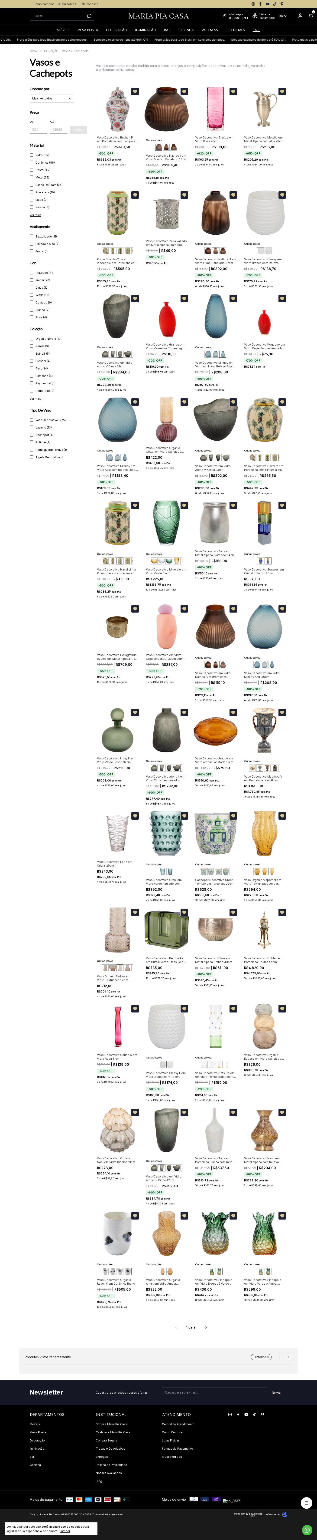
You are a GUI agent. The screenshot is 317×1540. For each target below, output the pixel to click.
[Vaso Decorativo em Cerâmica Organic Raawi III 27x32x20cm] (119, 1271)
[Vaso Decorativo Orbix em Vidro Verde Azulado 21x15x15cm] (162, 871)
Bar (32, 1456)
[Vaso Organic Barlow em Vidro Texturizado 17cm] (112, 967)
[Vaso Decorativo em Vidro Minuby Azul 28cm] (207, 354)
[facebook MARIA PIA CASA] (260, 4)
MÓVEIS (63, 30)
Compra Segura (106, 1440)
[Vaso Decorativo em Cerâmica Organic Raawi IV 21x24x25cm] (127, 1271)
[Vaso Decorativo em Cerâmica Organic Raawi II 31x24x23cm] (112, 1271)
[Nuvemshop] (248, 1515)
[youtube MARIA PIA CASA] (267, 4)
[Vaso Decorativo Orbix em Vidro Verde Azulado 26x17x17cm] (169, 871)
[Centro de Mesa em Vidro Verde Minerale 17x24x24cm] (168, 560)
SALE (256, 30)
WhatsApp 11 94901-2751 (238, 16)
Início (33, 51)
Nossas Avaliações (109, 1473)
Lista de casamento (267, 16)
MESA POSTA (88, 30)
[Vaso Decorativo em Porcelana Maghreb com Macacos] (252, 768)
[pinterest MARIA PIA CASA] (282, 4)
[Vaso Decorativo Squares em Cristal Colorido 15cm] (260, 560)
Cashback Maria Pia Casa (113, 1432)
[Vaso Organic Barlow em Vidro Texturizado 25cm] (119, 967)
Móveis (35, 1424)
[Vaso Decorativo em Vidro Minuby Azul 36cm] (215, 354)
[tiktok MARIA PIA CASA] (275, 4)
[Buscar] (88, 16)
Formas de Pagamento (177, 1448)
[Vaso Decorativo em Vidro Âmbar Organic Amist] (162, 1271)
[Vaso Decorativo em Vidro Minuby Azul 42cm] (222, 354)
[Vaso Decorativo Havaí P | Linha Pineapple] (105, 250)
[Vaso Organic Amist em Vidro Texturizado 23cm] (169, 1271)
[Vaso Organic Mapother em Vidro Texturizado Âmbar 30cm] (271, 871)
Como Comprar (172, 1432)
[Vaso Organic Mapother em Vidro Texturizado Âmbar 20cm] (256, 871)
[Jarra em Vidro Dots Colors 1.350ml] (211, 1064)
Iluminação (37, 1448)
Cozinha (35, 1465)
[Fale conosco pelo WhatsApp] (307, 1530)
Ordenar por (39, 88)
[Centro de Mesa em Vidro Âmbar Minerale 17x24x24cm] (154, 560)
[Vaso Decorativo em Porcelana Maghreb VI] (267, 768)
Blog (99, 1481)
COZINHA (186, 30)
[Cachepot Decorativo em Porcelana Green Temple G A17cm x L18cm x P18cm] (203, 871)
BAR (167, 30)
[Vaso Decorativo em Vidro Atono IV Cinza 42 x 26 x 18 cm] (112, 354)
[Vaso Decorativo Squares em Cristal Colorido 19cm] (268, 560)
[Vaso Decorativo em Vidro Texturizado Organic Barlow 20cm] (105, 967)
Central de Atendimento (178, 1424)
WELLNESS (210, 30)
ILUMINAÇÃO (145, 30)
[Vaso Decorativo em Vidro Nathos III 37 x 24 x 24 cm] (166, 147)
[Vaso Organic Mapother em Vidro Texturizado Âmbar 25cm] (264, 871)
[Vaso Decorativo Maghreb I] (274, 768)
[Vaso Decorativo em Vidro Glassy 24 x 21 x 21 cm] (260, 250)
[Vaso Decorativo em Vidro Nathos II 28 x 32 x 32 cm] (158, 147)
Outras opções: (154, 140)
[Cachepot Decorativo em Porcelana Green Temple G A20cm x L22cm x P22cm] (210, 871)
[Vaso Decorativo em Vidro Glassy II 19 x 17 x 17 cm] (268, 250)
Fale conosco (89, 4)
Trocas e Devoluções (110, 1448)
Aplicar (79, 130)
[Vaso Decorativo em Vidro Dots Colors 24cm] (226, 1064)
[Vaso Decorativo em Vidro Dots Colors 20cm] (219, 1064)
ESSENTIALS (235, 30)
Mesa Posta (38, 1432)
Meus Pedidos (172, 1456)
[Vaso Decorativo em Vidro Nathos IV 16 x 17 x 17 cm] (173, 147)
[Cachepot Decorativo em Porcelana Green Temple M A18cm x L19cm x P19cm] (225, 871)
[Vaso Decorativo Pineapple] (211, 1271)
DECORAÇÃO (116, 30)
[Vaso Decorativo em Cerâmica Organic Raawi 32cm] (105, 1271)
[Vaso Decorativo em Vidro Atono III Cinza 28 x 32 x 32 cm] (105, 354)
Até (52, 121)
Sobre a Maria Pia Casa (111, 1424)
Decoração (37, 1440)
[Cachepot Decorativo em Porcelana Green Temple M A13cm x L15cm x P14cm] (218, 871)
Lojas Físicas (171, 1440)
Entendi (65, 1531)
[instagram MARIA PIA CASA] (253, 4)
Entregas (102, 1456)
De (32, 121)
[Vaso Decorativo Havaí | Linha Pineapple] (112, 250)
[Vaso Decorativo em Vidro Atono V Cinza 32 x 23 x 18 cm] (119, 354)
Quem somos (67, 4)
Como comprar (43, 4)
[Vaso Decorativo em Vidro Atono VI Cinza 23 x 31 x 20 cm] (127, 354)
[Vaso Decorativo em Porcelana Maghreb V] (259, 768)
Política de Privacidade (111, 1465)
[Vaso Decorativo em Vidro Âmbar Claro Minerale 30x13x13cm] (176, 560)
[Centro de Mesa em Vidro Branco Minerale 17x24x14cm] (161, 560)
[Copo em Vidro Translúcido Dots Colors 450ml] (204, 1064)
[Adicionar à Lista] (135, 92)
